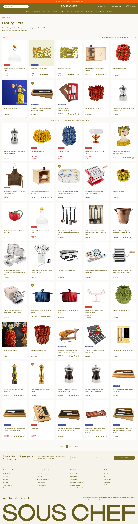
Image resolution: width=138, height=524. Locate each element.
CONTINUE (87, 272)
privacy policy (97, 277)
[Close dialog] (103, 241)
